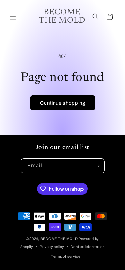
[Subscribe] (97, 165)
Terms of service (65, 256)
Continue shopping (62, 103)
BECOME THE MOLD (59, 239)
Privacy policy (52, 247)
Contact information (87, 247)
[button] (13, 17)
